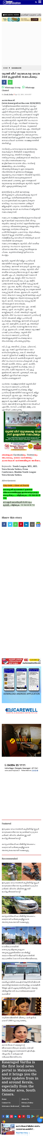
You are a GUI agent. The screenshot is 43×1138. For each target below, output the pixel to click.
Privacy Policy (27, 1103)
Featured (6, 824)
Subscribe (26, 1106)
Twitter (30, 455)
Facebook (18, 455)
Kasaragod (16, 68)
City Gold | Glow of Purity (16, 485)
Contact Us (6, 1103)
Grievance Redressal (10, 1106)
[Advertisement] (21, 43)
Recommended (10, 859)
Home (5, 68)
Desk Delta (8, 95)
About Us (25, 1099)
